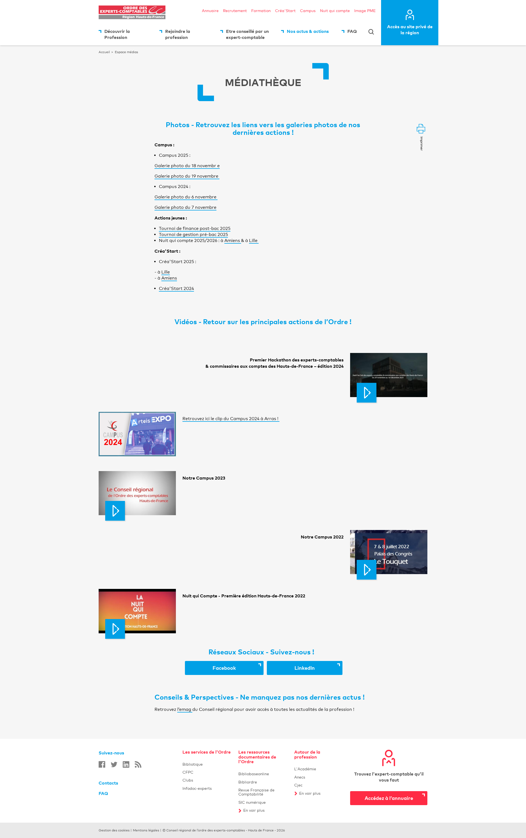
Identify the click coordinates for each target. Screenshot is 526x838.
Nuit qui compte (335, 10)
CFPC (207, 772)
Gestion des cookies (114, 830)
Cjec (298, 785)
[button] (388, 375)
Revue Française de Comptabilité (263, 792)
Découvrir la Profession (117, 34)
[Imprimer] (420, 129)
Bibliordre (263, 782)
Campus (308, 10)
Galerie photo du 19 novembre (187, 176)
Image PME (365, 10)
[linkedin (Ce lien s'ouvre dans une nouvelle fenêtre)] (126, 764)
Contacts (108, 783)
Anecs (299, 777)
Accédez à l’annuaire (389, 798)
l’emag (184, 709)
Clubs (207, 780)
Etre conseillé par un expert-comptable (247, 34)
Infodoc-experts (207, 788)
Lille (254, 240)
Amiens (232, 240)
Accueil (104, 52)
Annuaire (210, 10)
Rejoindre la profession (177, 34)
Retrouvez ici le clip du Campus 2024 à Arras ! (230, 418)
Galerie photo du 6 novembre (186, 196)
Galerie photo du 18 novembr (186, 165)
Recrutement (235, 10)
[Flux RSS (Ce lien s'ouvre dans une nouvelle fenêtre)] (138, 764)
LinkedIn (318, 668)
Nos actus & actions (308, 31)
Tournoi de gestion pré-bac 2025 (193, 234)
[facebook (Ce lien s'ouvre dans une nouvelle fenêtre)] (102, 764)
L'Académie (319, 768)
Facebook (238, 668)
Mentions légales (146, 830)
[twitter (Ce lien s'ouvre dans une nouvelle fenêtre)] (114, 764)
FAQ (352, 31)
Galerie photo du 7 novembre (185, 207)
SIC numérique (263, 802)
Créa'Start (285, 10)
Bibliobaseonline (263, 773)
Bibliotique (207, 764)
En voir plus (265, 810)
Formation (261, 10)
